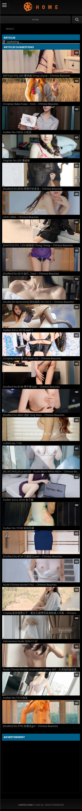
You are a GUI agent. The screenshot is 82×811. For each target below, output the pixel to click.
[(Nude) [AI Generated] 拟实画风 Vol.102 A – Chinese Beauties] (41, 288)
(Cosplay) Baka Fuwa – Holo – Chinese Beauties (30, 104)
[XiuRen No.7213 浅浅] (41, 684)
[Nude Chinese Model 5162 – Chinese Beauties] (41, 570)
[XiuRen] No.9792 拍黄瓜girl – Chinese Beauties (30, 726)
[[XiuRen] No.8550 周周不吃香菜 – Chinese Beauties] (41, 174)
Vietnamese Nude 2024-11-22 (20, 641)
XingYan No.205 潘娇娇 (16, 160)
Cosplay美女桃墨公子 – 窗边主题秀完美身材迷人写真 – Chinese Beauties (41, 613)
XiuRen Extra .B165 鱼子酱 (18, 500)
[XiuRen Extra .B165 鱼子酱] (41, 486)
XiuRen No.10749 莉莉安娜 (18, 528)
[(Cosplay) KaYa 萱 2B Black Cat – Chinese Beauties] (41, 344)
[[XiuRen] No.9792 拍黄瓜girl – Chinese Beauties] (41, 712)
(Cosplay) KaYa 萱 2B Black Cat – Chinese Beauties (32, 358)
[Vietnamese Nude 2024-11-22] (41, 627)
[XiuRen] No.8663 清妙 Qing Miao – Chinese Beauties (33, 415)
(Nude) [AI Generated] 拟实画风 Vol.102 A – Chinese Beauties (38, 302)
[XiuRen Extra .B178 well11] (41, 316)
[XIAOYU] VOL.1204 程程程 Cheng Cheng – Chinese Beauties (38, 245)
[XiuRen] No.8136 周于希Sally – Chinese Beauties (31, 386)
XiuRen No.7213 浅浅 (15, 697)
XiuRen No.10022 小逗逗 (17, 132)
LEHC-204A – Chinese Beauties (21, 217)
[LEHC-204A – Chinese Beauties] (41, 203)
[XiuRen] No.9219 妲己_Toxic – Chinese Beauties (31, 273)
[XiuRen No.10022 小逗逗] (41, 118)
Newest (10, 28)
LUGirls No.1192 (12, 443)
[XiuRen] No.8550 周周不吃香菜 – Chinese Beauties (32, 188)
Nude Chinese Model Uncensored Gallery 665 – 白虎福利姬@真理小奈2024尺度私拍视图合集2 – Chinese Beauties (41, 669)
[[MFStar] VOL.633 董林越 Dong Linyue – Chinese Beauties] (41, 61)
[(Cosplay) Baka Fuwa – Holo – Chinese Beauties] (41, 90)
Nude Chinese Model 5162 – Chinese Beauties (30, 584)
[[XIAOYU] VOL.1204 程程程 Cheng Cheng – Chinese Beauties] (41, 231)
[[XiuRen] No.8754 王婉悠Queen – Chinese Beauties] (41, 542)
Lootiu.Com (41, 6)
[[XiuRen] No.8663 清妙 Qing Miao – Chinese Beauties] (41, 401)
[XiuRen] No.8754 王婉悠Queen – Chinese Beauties (32, 556)
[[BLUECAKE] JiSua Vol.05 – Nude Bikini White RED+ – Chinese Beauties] (41, 457)
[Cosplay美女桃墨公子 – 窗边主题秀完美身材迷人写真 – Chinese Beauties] (41, 599)
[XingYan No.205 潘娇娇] (41, 146)
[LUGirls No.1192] (41, 429)
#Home (35, 19)
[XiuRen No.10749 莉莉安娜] (41, 514)
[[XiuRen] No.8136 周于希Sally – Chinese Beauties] (41, 372)
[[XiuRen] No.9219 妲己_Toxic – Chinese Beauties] (41, 259)
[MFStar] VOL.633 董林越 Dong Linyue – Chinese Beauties (36, 75)
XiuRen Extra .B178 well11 (18, 330)
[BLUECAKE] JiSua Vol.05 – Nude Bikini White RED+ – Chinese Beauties (41, 471)
